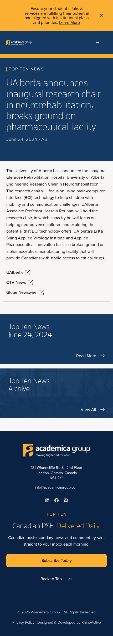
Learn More (69, 22)
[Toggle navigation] (97, 42)
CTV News (16, 282)
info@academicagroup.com (56, 487)
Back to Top (51, 579)
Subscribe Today (57, 560)
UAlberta (14, 272)
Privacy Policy (23, 622)
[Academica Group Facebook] (56, 500)
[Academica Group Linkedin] (47, 500)
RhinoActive (91, 622)
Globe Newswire (21, 292)
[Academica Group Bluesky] (66, 500)
